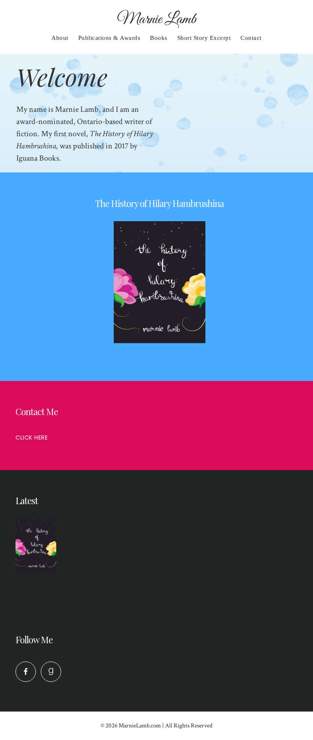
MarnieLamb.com (140, 725)
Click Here (31, 437)
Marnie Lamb (156, 19)
